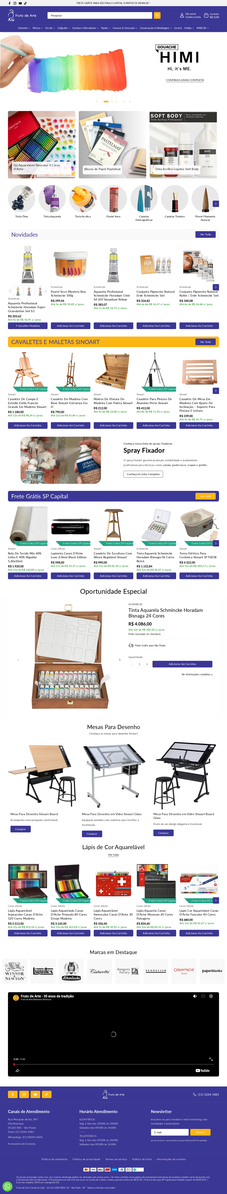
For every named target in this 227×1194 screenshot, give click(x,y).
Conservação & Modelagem (154, 28)
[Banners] (14, 971)
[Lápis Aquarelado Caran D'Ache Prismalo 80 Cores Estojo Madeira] (70, 883)
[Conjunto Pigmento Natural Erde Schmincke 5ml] (156, 264)
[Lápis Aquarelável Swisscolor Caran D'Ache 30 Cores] (113, 883)
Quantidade (135, 656)
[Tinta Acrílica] (82, 198)
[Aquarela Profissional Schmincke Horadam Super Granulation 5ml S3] (28, 264)
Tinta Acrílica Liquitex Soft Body (177, 169)
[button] (211, 15)
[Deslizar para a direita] (216, 204)
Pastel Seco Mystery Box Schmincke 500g (68, 293)
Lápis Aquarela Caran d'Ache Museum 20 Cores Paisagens (155, 914)
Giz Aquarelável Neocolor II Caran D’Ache (37, 167)
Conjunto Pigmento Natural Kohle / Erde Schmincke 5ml (198, 293)
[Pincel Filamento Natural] (205, 198)
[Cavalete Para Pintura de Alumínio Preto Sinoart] (156, 372)
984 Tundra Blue (19, 329)
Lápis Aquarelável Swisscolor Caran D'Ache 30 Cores (113, 914)
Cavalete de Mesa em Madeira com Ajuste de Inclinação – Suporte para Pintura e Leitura (197, 404)
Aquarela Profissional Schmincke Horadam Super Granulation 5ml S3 (26, 307)
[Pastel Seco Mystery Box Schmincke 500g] (70, 264)
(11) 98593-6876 (32, 1137)
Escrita (49, 28)
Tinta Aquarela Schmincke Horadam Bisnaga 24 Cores (165, 612)
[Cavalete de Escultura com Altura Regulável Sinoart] (113, 526)
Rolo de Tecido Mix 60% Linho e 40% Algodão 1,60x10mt (25, 557)
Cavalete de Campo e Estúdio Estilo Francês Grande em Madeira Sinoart (27, 403)
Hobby (188, 28)
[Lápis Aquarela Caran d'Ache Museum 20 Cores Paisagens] (156, 883)
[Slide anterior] (97, 101)
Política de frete (142, 1159)
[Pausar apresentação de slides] (130, 101)
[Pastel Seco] (113, 198)
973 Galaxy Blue (19, 296)
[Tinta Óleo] (21, 198)
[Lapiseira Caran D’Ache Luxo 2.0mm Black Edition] (70, 526)
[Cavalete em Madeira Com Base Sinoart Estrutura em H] (70, 372)
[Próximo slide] (123, 101)
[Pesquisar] (157, 15)
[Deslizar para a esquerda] (11, 204)
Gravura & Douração (124, 28)
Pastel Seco (113, 216)
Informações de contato (171, 1159)
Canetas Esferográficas (144, 218)
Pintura (36, 28)
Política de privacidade (86, 1159)
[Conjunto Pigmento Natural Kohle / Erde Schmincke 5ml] (199, 264)
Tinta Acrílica (83, 216)
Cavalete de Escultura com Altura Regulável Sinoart (113, 555)
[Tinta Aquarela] (52, 198)
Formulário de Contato (21, 1143)
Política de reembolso (54, 1159)
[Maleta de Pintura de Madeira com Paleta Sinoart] (113, 372)
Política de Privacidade (196, 1140)
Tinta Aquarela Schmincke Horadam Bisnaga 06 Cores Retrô (155, 557)
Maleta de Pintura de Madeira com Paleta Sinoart (113, 401)
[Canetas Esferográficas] (144, 198)
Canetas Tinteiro (175, 216)
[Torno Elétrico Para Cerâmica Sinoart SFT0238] (199, 526)
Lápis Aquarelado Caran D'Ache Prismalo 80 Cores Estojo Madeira (69, 914)
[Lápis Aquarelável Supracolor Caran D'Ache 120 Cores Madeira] (28, 883)
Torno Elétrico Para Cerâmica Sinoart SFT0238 (198, 555)
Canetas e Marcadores (84, 28)
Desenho (23, 28)
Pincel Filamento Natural (205, 218)
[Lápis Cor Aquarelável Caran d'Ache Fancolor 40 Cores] (199, 883)
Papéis (104, 28)
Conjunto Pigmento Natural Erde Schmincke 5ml (156, 293)
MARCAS (201, 28)
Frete (131, 634)
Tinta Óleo (21, 216)
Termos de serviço (116, 1159)
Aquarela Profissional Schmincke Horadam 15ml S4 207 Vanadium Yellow (112, 295)
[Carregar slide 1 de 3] (106, 101)
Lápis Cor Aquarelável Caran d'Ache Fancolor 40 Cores (199, 912)
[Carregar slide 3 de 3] (116, 101)
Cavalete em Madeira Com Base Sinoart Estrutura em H (69, 403)
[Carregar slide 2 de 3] (112, 101)
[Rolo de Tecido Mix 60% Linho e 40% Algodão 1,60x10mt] (28, 526)
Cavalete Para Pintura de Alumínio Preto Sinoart (154, 401)
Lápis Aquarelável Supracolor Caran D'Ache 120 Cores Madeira (25, 914)
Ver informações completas (196, 674)
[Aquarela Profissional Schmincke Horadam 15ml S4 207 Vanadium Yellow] (113, 264)
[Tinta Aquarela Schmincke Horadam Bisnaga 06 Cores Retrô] (156, 526)
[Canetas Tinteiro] (174, 198)
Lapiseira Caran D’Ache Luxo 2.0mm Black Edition (69, 555)
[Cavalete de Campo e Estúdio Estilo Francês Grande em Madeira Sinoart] (28, 372)
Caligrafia (62, 28)
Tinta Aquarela (52, 216)
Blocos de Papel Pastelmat (102, 169)
